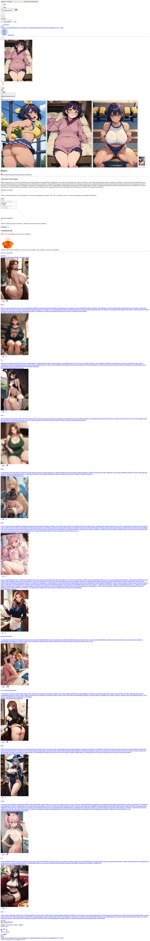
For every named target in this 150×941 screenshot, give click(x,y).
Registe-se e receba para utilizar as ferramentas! (19, 1)
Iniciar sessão (7, 10)
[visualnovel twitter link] (4, 930)
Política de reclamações (29, 27)
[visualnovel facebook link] (1, 930)
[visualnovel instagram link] (7, 930)
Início (4, 4)
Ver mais (3, 255)
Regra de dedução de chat (8, 95)
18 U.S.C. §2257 (59, 27)
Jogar (3, 92)
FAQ (2, 935)
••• (2, 90)
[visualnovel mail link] (6, 935)
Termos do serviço (18, 27)
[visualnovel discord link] (16, 10)
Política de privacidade (7, 27)
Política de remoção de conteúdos (45, 27)
